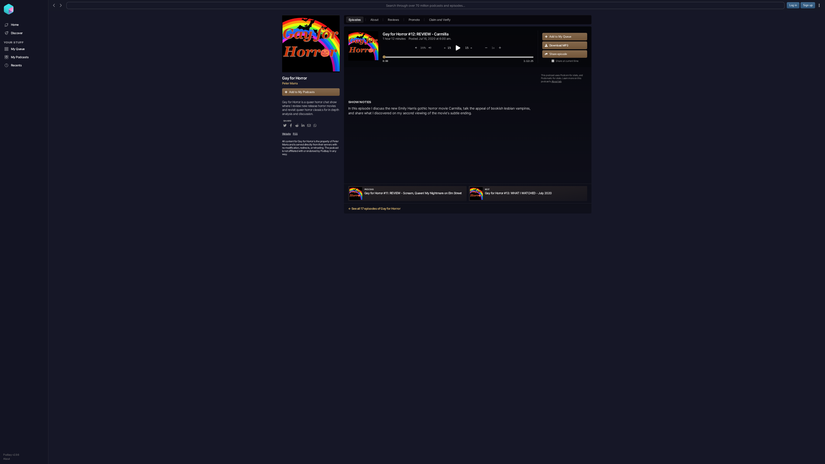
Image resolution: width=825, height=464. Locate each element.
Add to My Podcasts (302, 92)
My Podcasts (20, 57)
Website (286, 133)
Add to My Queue (560, 36)
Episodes (355, 19)
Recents (16, 65)
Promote (414, 19)
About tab (557, 81)
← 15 (447, 47)
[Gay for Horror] (311, 44)
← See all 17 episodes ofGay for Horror (374, 208)
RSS (295, 133)
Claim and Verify (439, 19)
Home (15, 24)
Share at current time (567, 61)
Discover (17, 33)
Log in (793, 5)
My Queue (18, 49)
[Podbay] (9, 13)
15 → (468, 47)
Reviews (393, 19)
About (6, 458)
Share (558, 54)
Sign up (808, 5)
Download (558, 45)
